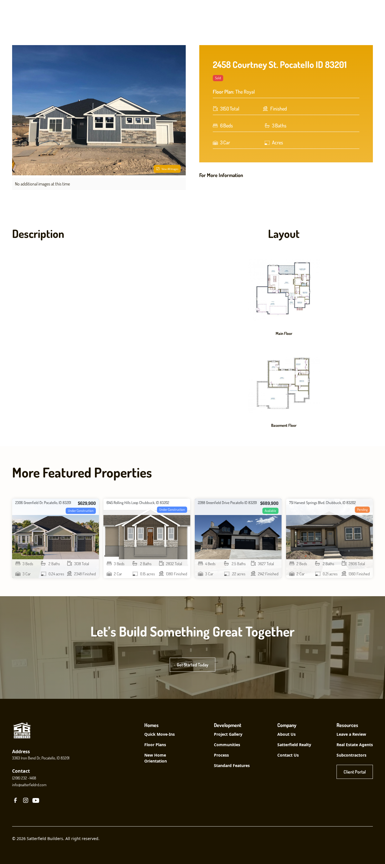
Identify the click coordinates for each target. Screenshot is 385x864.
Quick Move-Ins (159, 734)
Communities (227, 744)
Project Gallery (228, 734)
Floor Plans (155, 744)
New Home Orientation (155, 758)
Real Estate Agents (355, 744)
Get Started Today (192, 665)
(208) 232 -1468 (24, 777)
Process (221, 755)
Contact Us (288, 755)
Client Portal (355, 772)
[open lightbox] (284, 290)
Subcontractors (351, 755)
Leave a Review (351, 734)
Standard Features (232, 765)
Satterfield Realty (294, 744)
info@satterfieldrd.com (29, 784)
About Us (286, 734)
